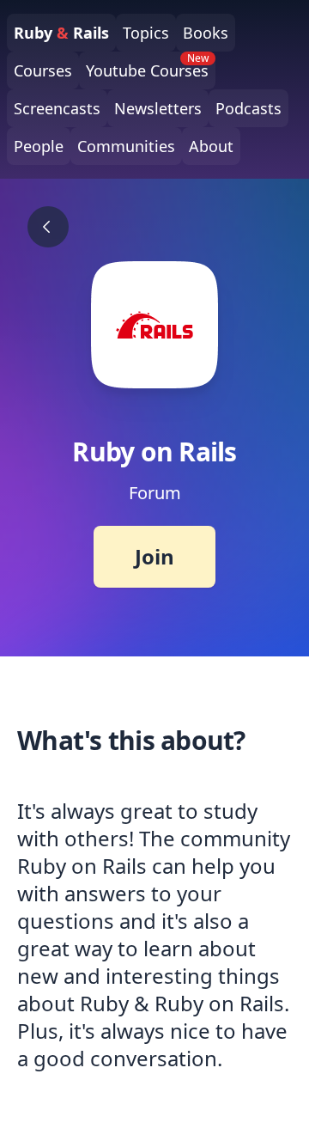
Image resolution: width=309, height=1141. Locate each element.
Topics (146, 32)
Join (154, 556)
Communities (126, 146)
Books (205, 32)
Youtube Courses (147, 66)
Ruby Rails (61, 32)
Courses (43, 70)
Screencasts (57, 108)
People (39, 146)
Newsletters (158, 108)
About (211, 146)
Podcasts (248, 108)
